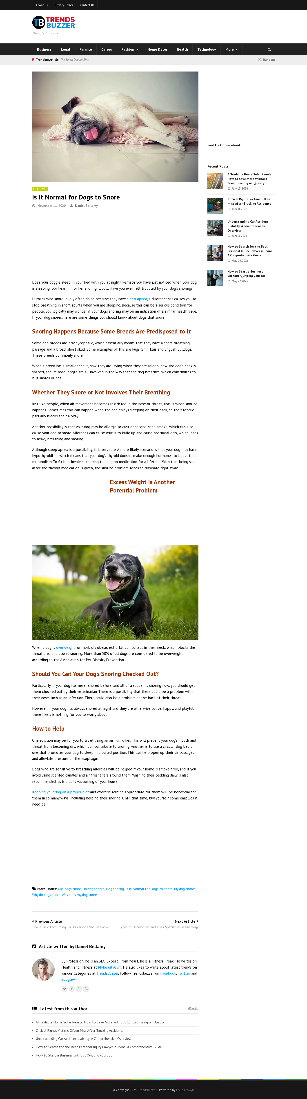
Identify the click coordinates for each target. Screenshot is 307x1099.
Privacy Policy (64, 5)
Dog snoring (115, 888)
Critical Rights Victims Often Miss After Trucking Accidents (79, 1030)
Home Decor (157, 49)
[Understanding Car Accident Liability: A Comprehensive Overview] (215, 228)
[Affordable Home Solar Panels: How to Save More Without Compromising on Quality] (215, 181)
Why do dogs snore (46, 894)
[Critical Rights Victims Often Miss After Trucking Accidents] (215, 206)
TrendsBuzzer (107, 973)
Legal (65, 49)
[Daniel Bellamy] (86, 989)
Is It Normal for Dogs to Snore (148, 888)
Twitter (184, 973)
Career (106, 49)
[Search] (269, 49)
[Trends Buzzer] (53, 26)
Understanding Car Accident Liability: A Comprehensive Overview (83, 1038)
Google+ (68, 979)
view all (193, 1008)
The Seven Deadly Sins (74, 60)
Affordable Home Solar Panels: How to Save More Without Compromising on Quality (100, 1022)
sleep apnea (137, 298)
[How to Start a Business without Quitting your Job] (215, 278)
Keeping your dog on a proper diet (60, 792)
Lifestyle (40, 189)
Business (44, 49)
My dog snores (185, 888)
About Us (42, 5)
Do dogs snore (93, 888)
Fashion (128, 49)
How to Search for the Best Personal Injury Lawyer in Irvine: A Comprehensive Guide (99, 1047)
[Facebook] (72, 989)
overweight (65, 647)
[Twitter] (64, 989)
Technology (206, 49)
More (230, 49)
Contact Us (87, 5)
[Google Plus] (79, 989)
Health (182, 49)
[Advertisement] (211, 26)
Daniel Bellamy (86, 206)
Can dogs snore (69, 888)
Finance (86, 49)
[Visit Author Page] (43, 969)
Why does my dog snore (79, 894)
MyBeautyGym (109, 967)
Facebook (168, 973)
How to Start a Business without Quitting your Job (74, 1055)
